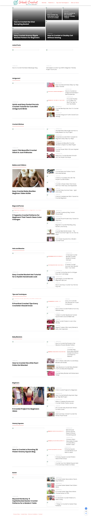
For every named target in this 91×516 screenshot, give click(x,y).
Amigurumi (16, 78)
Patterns (50, 2)
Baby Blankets (17, 337)
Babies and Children (19, 165)
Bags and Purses (18, 206)
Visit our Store (75, 2)
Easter (14, 473)
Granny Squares (18, 423)
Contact (40, 514)
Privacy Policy (16, 514)
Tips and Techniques (62, 2)
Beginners (15, 383)
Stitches (44, 2)
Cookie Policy (24, 514)
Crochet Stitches (18, 124)
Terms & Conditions (32, 514)
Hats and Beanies (18, 248)
